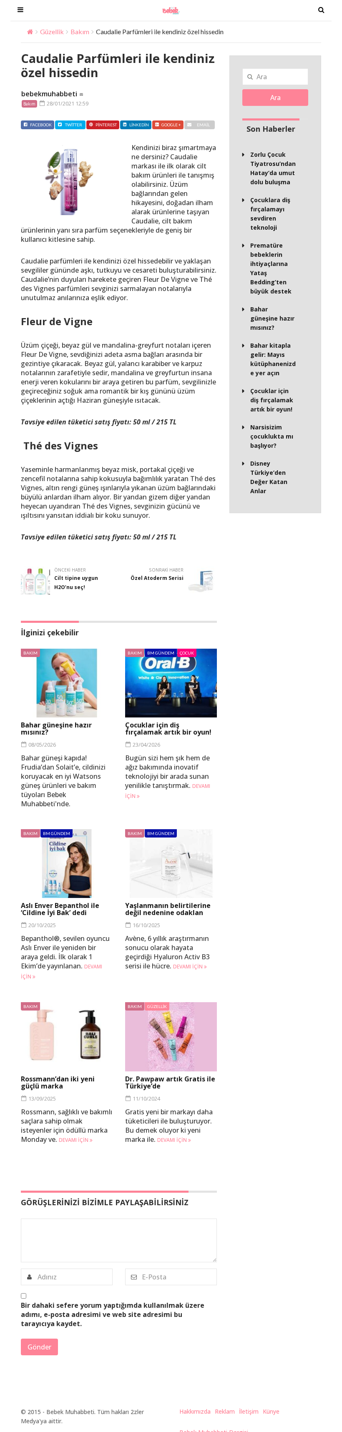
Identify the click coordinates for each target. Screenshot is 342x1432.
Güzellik (52, 31)
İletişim (249, 1411)
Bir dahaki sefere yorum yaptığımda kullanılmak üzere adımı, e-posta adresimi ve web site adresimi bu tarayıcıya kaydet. (112, 1314)
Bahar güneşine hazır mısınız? (56, 728)
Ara (275, 97)
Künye (271, 1411)
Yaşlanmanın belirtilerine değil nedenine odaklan (168, 909)
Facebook (41, 124)
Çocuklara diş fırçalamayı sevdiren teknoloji (270, 213)
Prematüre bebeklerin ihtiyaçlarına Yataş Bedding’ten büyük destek (271, 268)
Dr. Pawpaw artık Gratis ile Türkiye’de (170, 1082)
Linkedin (139, 124)
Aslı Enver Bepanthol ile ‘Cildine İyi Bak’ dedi (60, 909)
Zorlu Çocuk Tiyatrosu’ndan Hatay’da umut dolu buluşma (273, 168)
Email (203, 124)
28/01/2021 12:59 (66, 103)
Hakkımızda (195, 1411)
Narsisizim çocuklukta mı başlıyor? (271, 436)
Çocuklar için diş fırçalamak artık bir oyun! (168, 728)
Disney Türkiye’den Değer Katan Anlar (268, 477)
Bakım (79, 31)
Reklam (225, 1411)
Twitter (73, 124)
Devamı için (188, 966)
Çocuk (187, 652)
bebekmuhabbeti (49, 93)
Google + (171, 124)
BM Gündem (160, 652)
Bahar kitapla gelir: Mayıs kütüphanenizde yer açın (273, 359)
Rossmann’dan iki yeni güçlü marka (58, 1082)
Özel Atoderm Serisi (157, 578)
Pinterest (106, 124)
